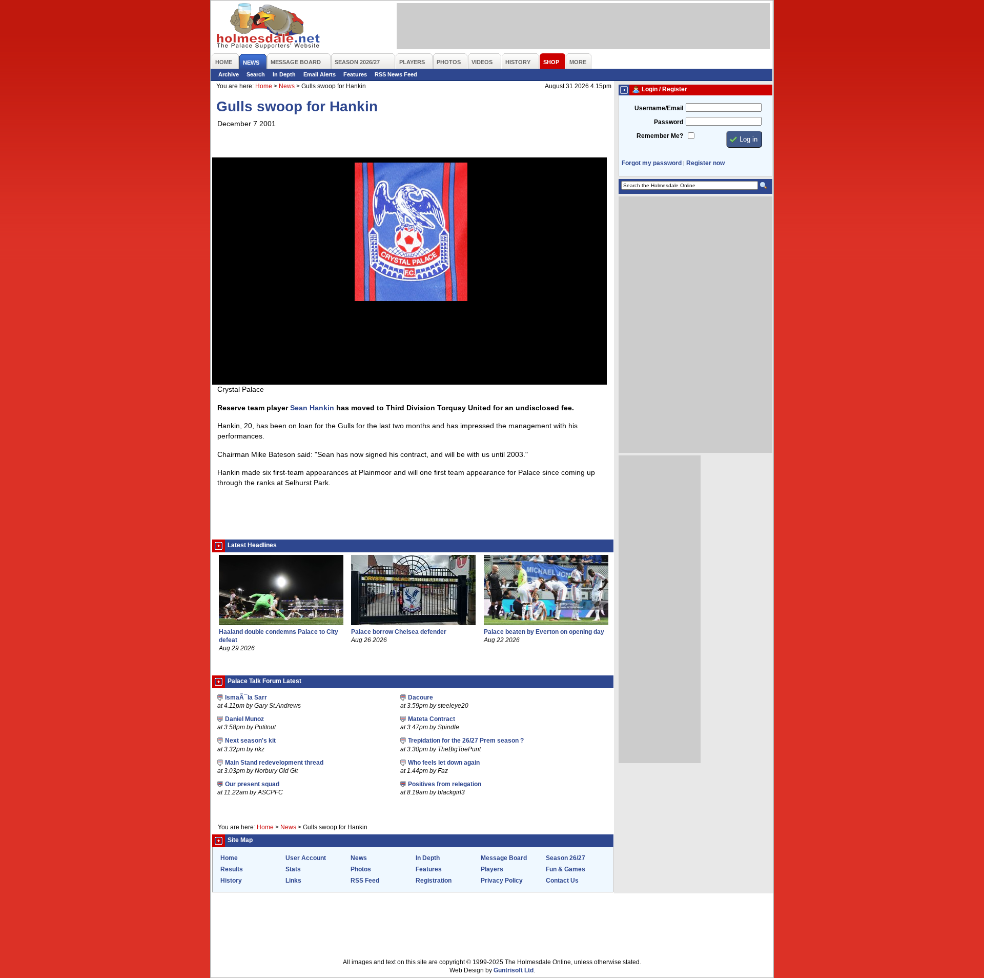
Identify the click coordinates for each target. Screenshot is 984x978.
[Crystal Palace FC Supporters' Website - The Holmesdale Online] (269, 27)
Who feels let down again (444, 763)
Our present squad (252, 784)
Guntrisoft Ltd (514, 970)
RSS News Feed (396, 74)
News (287, 86)
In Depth (284, 74)
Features (355, 74)
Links (293, 880)
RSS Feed (365, 880)
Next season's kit (250, 740)
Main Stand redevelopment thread (274, 763)
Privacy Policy (502, 880)
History (231, 880)
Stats (293, 869)
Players (492, 869)
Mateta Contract (431, 719)
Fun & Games (565, 869)
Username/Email (658, 108)
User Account (305, 858)
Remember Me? (660, 135)
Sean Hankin (312, 408)
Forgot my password (652, 163)
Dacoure (420, 697)
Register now (705, 163)
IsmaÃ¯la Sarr (246, 697)
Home (263, 86)
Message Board (504, 858)
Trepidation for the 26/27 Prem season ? (466, 740)
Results (231, 869)
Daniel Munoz (244, 719)
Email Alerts (319, 74)
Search (256, 74)
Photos (361, 869)
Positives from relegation (444, 784)
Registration (434, 880)
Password (668, 122)
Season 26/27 (565, 858)
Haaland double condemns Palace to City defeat (278, 636)
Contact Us (562, 880)
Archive (228, 74)
